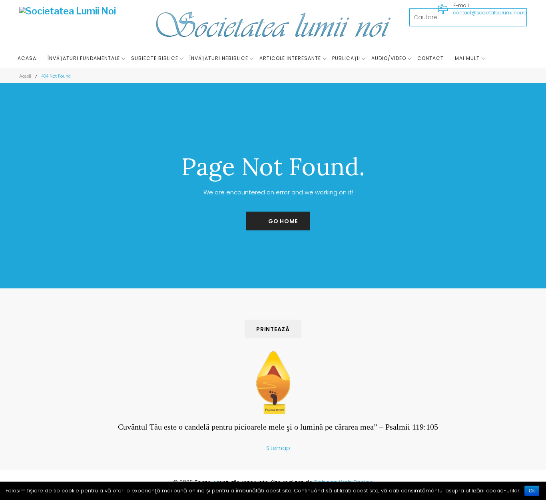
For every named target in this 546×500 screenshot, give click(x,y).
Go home (283, 221)
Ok (532, 491)
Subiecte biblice (154, 58)
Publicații (346, 58)
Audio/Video (388, 58)
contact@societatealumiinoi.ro (490, 12)
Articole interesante (290, 58)
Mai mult (467, 58)
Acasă (27, 58)
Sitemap (278, 448)
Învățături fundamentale (84, 58)
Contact (430, 58)
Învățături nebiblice (218, 58)
